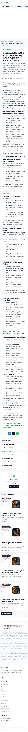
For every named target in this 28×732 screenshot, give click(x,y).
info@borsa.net (6, 720)
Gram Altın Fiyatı (5, 708)
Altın (2, 689)
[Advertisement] (14, 23)
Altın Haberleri (18, 41)
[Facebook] (9, 433)
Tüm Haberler (7, 613)
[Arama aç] (21, 2)
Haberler (11, 41)
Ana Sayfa (4, 41)
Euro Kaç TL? (4, 706)
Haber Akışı (13, 486)
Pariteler (3, 694)
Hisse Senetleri (4, 684)
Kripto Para (3, 691)
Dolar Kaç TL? (4, 703)
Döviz (2, 686)
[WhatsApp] (17, 433)
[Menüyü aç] (25, 2)
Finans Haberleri (5, 711)
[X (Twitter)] (13, 433)
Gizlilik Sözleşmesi (5, 718)
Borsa (4, 2)
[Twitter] (2, 677)
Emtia (2, 696)
